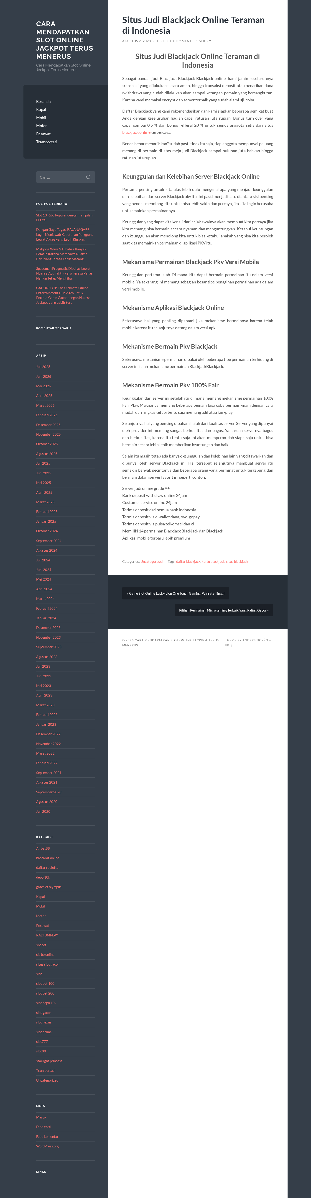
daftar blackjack (188, 561)
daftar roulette (47, 867)
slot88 (41, 1051)
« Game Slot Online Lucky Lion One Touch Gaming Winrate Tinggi (175, 593)
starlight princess (49, 1061)
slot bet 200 (45, 993)
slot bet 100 (45, 983)
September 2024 (48, 541)
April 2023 (44, 695)
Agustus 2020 (46, 802)
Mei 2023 (43, 686)
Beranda (43, 101)
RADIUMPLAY (47, 935)
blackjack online (136, 132)
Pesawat (43, 133)
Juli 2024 (43, 560)
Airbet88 (43, 848)
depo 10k (43, 877)
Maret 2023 (45, 705)
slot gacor (43, 1012)
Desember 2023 (48, 627)
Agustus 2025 (46, 454)
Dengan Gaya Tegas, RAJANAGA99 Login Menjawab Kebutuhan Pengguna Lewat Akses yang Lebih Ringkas (64, 234)
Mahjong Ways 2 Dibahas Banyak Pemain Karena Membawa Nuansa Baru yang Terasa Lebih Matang (61, 254)
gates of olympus (48, 887)
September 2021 (48, 773)
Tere (160, 41)
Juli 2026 (43, 367)
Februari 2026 (47, 415)
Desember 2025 (48, 425)
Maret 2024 (45, 598)
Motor (41, 125)
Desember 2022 (48, 734)
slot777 (42, 1041)
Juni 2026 (43, 376)
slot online (44, 1032)
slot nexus (43, 1022)
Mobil (41, 117)
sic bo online (45, 954)
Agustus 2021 (46, 782)
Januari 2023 (46, 724)
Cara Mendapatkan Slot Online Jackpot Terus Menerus (64, 40)
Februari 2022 (47, 763)
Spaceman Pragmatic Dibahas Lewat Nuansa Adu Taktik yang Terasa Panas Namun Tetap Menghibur (64, 273)
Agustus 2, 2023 (136, 41)
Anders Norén (255, 640)
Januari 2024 (46, 618)
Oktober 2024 (47, 531)
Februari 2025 (47, 511)
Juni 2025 (43, 473)
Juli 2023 (43, 666)
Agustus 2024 (46, 550)
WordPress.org (47, 1146)
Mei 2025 (43, 483)
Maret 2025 (45, 502)
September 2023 (48, 647)
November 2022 (48, 744)
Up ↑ (229, 645)
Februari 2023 (47, 714)
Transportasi (46, 141)
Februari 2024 (47, 608)
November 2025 (48, 434)
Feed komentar (47, 1136)
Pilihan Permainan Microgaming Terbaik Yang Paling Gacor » (224, 610)
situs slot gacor (47, 964)
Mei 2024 (43, 579)
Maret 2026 (45, 405)
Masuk (41, 1117)
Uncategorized (47, 1080)
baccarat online (47, 858)
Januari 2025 (46, 521)
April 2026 (44, 395)
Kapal (41, 109)
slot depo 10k (46, 1003)
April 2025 (44, 492)
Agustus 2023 (46, 657)
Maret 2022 (45, 753)
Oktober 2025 (47, 444)
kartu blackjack (213, 561)
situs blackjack (237, 561)
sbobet (41, 945)
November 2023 (48, 637)
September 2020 (48, 792)
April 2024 (44, 589)
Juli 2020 (43, 811)
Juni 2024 (43, 570)
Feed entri (43, 1127)
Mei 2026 (43, 386)
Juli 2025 (43, 463)
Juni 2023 (43, 676)
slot (39, 974)
